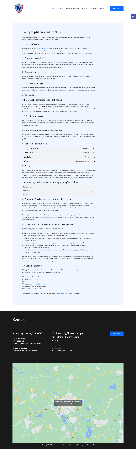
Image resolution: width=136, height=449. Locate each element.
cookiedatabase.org (61, 293)
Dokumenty (93, 8)
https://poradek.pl (43, 48)
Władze (84, 8)
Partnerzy (103, 8)
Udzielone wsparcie (72, 8)
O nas (61, 8)
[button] (133, 16)
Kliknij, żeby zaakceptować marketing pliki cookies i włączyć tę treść (68, 403)
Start (53, 8)
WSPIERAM (116, 334)
